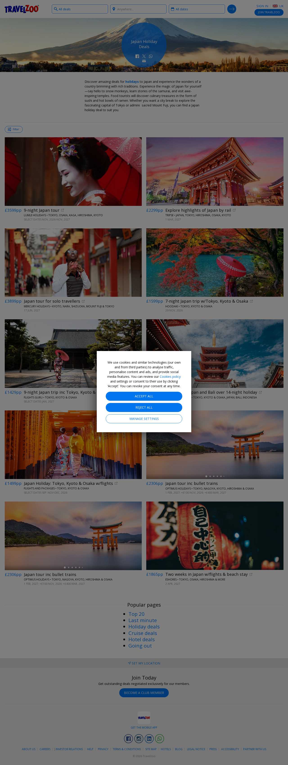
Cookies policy (170, 376)
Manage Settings (144, 418)
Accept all (144, 396)
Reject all (144, 407)
